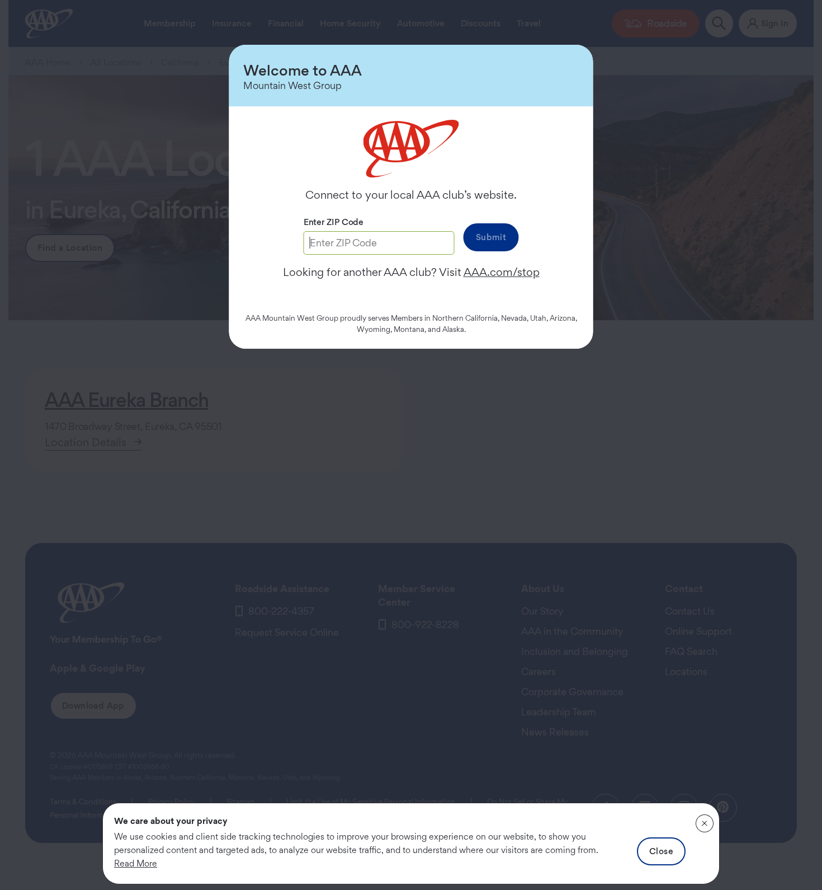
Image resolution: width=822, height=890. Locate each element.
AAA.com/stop (502, 272)
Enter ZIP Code (333, 222)
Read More (135, 863)
